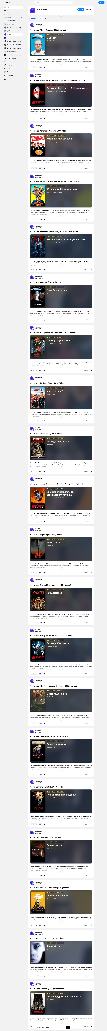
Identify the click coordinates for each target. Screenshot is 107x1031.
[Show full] (61, 62)
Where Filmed (38, 25)
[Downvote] (36, 68)
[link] (40, 68)
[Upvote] (31, 68)
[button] (7, 2)
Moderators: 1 (54, 12)
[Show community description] (61, 15)
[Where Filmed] (33, 26)
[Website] (45, 18)
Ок (67, 1027)
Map (41, 18)
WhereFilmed (38, 24)
